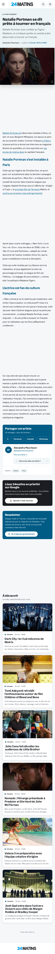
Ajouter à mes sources (23, 517)
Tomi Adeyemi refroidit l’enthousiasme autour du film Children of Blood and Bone (24, 709)
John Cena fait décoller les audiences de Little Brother (22, 761)
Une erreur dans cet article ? (30, 475)
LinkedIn (30, 439)
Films (24, 485)
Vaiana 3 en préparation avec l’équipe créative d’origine (23, 866)
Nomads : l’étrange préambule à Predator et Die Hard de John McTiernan (25, 814)
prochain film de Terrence (27, 189)
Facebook (18, 439)
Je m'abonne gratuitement (23, 551)
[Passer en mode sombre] (50, 4)
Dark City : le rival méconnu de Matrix (24, 656)
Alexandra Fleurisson (11, 43)
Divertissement (10, 14)
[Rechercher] (43, 4)
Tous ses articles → (21, 455)
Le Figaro (46, 140)
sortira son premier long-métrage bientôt (22, 193)
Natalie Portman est (12, 133)
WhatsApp (43, 439)
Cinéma (15, 485)
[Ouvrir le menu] (4, 4)
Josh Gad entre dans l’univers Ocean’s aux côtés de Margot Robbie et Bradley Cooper (24, 919)
